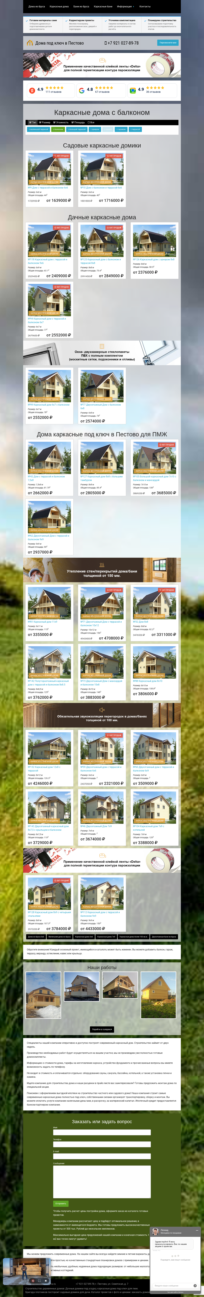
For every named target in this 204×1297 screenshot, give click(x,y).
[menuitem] (36, 6)
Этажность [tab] (62, 122)
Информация (124, 6)
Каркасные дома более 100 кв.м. (134, 937)
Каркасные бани (103, 6)
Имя (55, 1127)
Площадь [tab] (79, 122)
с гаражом (121, 129)
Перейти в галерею (101, 1029)
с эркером (95, 129)
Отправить (60, 1203)
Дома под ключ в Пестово (59, 43)
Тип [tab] (34, 122)
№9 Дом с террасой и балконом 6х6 (48, 187)
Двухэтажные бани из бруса (164, 937)
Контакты (145, 6)
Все (92, 122)
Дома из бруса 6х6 (36, 937)
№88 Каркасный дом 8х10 (147, 681)
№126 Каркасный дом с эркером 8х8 (153, 259)
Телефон (57, 1139)
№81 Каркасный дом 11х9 (42, 621)
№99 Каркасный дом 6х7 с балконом (48, 404)
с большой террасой (77, 129)
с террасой (135, 129)
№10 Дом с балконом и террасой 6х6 (101, 187)
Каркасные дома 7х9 (106, 937)
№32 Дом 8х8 (140, 621)
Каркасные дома (59, 6)
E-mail (56, 1151)
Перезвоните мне (168, 42)
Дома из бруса (37, 6)
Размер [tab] (45, 122)
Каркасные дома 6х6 (84, 937)
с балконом (58, 129)
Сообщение (58, 1163)
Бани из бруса (81, 6)
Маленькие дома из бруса (60, 937)
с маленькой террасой (38, 129)
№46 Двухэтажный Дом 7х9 (96, 826)
